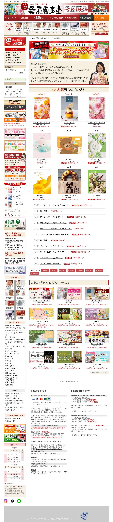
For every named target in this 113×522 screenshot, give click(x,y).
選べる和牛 (10, 382)
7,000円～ (80, 270)
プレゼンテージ (11, 366)
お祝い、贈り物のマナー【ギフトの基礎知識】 (14, 234)
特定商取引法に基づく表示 (79, 1)
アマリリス (15, 328)
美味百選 (9, 385)
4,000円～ (62, 270)
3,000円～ (53, 270)
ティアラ (9, 349)
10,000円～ (89, 270)
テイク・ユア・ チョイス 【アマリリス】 (18, 196)
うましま (9, 356)
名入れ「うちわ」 (12, 421)
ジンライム (15, 339)
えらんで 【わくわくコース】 (14, 215)
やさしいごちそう (12, 351)
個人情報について (94, 1)
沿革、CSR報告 (11, 396)
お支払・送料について (14, 398)
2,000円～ (45, 270)
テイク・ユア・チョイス (14, 325)
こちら (83, 411)
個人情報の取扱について (14, 401)
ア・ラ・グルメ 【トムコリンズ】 (18, 203)
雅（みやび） (11, 373)
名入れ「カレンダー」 (14, 418)
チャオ (8, 361)
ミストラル (10, 371)
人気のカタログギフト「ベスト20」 (48, 38)
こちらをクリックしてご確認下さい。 (49, 441)
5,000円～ (71, 270)
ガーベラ (14, 330)
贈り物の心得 (11, 238)
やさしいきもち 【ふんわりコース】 (14, 210)
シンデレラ (15, 346)
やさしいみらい (11, 368)
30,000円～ (34, 273)
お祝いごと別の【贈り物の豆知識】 (14, 254)
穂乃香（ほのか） (12, 375)
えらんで (9, 358)
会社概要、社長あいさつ (14, 393)
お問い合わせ (105, 1)
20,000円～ (99, 270)
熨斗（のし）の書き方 (14, 245)
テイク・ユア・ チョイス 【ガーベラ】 (18, 189)
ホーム (31, 38)
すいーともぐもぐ (12, 353)
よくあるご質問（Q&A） (15, 407)
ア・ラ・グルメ (11, 337)
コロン (8, 363)
